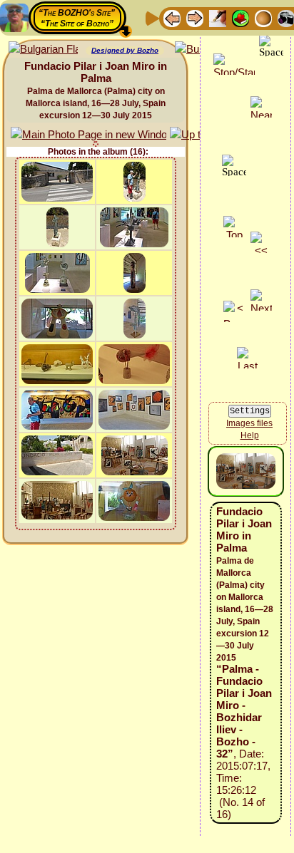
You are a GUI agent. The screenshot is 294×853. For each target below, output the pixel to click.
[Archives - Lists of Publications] (217, 17)
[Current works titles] (263, 17)
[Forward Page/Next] (194, 17)
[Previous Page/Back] (172, 17)
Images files (249, 423)
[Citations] (240, 17)
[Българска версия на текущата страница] (43, 49)
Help (249, 435)
